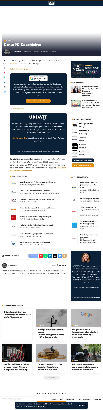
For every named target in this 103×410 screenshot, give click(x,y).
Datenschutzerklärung (40, 151)
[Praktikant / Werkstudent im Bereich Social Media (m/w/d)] (13, 201)
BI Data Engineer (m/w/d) (89, 199)
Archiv (9, 40)
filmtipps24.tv (18, 109)
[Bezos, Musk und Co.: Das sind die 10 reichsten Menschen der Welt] (51, 353)
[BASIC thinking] (51, 3)
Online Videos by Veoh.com (20, 69)
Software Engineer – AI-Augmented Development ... (89, 210)
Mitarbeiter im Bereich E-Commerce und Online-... (37, 208)
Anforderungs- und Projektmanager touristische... (38, 182)
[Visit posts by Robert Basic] (7, 52)
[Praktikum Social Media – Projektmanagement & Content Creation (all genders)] (13, 218)
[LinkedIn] (45, 393)
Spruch (13, 63)
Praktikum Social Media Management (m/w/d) (36, 225)
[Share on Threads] (4, 87)
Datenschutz (42, 406)
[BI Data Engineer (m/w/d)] (74, 200)
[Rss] (66, 265)
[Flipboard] (48, 393)
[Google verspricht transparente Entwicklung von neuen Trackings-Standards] (86, 318)
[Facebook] (57, 265)
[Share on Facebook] (4, 67)
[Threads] (59, 393)
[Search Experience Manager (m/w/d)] (74, 239)
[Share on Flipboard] (4, 72)
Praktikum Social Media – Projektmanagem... (36, 217)
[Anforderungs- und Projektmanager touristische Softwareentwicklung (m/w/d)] (13, 183)
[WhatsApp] (56, 393)
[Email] (64, 256)
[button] (82, 405)
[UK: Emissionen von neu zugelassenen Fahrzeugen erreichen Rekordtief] (86, 353)
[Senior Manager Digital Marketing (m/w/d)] (74, 225)
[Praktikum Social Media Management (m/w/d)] (13, 226)
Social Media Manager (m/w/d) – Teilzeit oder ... (37, 234)
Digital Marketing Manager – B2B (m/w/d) (35, 242)
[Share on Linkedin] (4, 82)
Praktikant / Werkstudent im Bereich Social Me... (37, 199)
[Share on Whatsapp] (4, 77)
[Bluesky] (62, 393)
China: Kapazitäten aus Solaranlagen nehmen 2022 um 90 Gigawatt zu (17, 314)
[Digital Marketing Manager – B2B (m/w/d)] (13, 244)
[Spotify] (51, 393)
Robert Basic (17, 51)
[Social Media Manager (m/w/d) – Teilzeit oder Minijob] (13, 235)
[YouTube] (60, 265)
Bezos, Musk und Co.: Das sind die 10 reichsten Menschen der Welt (50, 367)
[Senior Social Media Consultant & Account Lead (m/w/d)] (13, 192)
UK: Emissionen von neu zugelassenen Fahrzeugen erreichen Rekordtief (85, 367)
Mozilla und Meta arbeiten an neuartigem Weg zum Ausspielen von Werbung (16, 367)
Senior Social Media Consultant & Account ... (36, 191)
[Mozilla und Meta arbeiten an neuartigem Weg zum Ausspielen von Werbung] (17, 353)
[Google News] (40, 393)
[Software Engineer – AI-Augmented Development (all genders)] (74, 211)
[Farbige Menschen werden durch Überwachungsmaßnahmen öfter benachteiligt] (51, 318)
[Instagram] (63, 265)
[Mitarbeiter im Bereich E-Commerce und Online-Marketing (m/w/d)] (13, 209)
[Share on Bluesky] (4, 91)
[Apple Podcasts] (54, 393)
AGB (58, 151)
